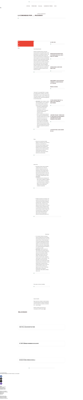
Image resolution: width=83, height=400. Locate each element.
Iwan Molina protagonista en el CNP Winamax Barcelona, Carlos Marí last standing (56, 55)
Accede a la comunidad (4, 391)
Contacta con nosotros (4, 398)
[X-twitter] (1, 381)
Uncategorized (43, 13)
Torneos (24, 342)
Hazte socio (2, 392)
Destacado (20, 342)
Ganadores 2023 (2, 389)
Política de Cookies (3, 397)
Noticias (39, 13)
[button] (0, 7)
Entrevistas (2, 393)
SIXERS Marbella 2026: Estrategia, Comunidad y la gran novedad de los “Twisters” (57, 82)
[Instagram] (1, 379)
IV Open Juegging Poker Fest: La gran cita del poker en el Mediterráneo (56, 101)
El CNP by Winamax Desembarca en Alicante (29, 343)
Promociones (2, 387)
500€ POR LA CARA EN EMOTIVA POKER (27, 326)
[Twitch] (1, 383)
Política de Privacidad (3, 396)
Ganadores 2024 (2, 388)
